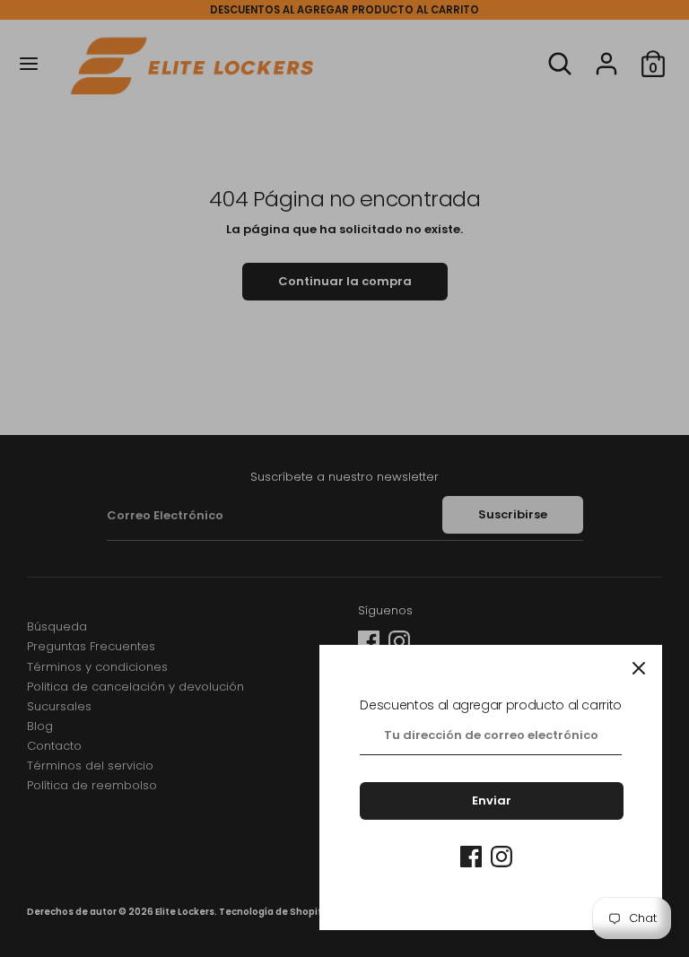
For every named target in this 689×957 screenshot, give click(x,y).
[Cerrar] (638, 668)
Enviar (491, 800)
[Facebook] (471, 856)
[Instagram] (501, 856)
